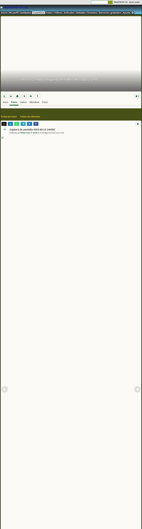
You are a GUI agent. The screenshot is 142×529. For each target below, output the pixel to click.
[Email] (30, 96)
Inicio (5, 102)
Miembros (34, 102)
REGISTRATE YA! (121, 2)
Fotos (14, 102)
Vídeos (23, 102)
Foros (45, 102)
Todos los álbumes (30, 116)
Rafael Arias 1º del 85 (29, 133)
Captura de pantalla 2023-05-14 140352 (32, 129)
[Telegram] (24, 96)
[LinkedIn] (10, 96)
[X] (4, 96)
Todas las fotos (9, 116)
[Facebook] (37, 96)
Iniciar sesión (134, 2)
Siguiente (137, 389)
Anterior (5, 389)
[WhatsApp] (17, 96)
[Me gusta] (137, 124)
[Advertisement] (71, 35)
